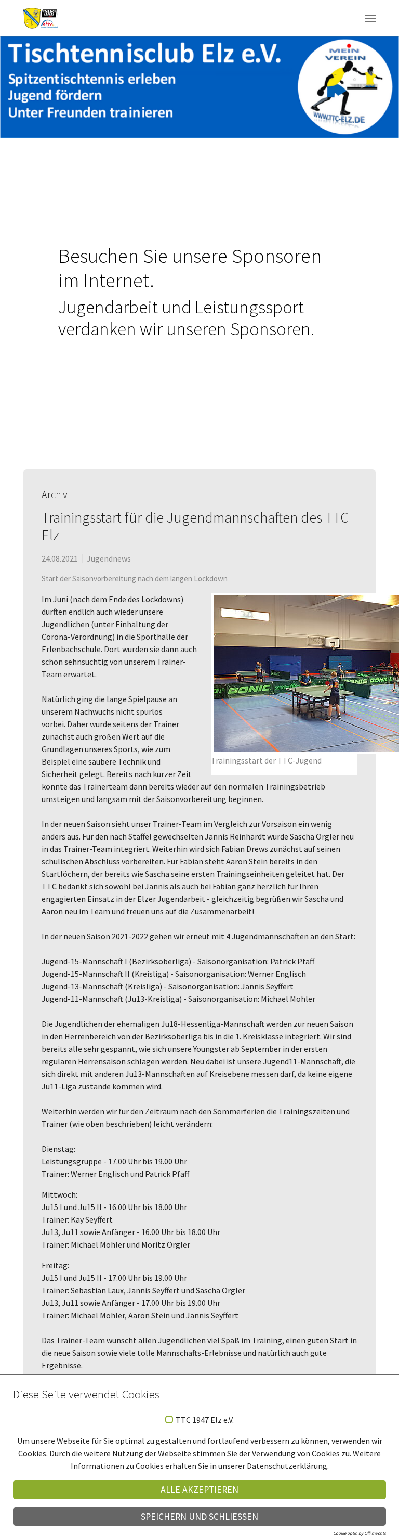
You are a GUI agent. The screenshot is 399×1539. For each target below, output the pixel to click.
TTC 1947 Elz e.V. (205, 1420)
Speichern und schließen (199, 1516)
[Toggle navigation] (370, 18)
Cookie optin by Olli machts (359, 1533)
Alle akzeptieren (199, 1489)
